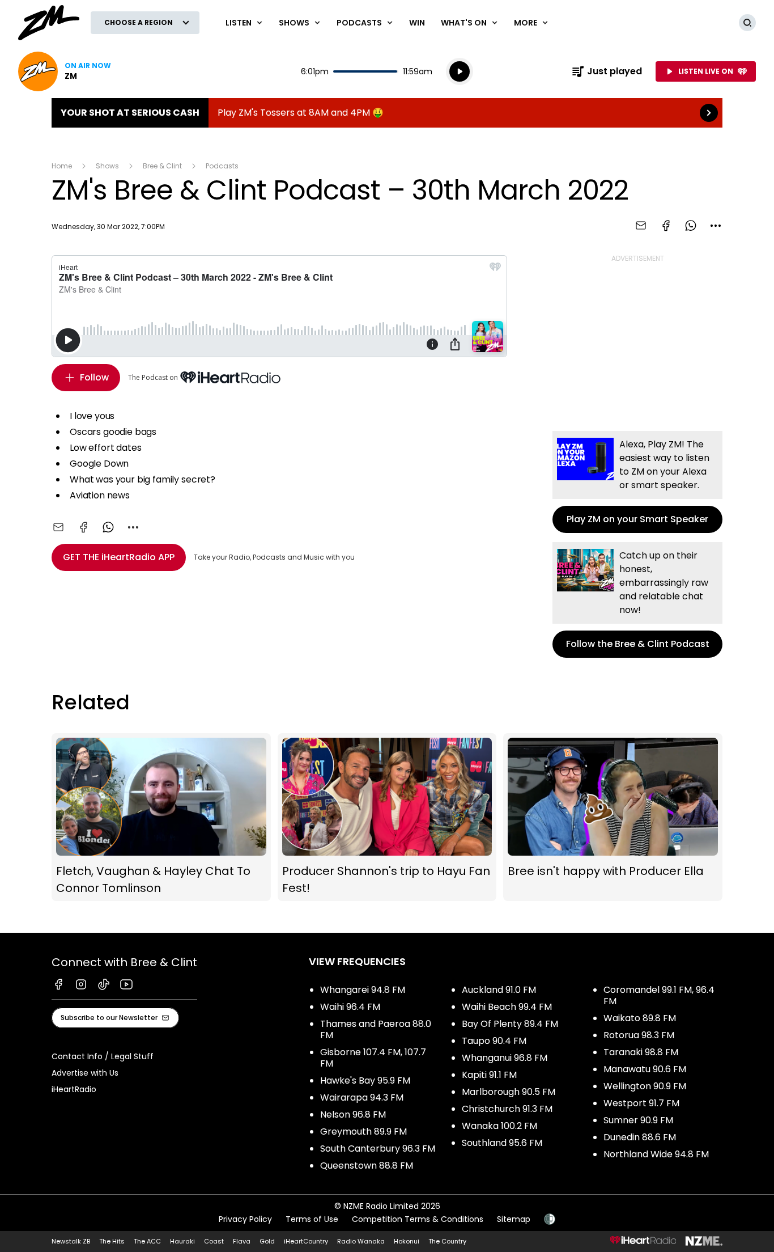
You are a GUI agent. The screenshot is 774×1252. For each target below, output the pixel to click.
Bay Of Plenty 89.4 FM (510, 1023)
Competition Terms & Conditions (417, 1219)
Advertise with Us (85, 1072)
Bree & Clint (162, 166)
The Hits (112, 1241)
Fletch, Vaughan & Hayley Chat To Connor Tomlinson (161, 817)
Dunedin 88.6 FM (639, 1137)
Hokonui (406, 1241)
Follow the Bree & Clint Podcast (637, 600)
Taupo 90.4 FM (494, 1040)
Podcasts (222, 166)
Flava (241, 1241)
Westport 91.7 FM (641, 1103)
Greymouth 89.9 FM (363, 1131)
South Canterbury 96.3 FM (377, 1148)
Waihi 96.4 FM (350, 1006)
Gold (267, 1241)
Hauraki (182, 1241)
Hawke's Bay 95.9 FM (365, 1080)
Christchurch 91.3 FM (507, 1108)
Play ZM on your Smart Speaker (637, 482)
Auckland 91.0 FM (499, 989)
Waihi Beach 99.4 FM (507, 1006)
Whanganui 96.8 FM (504, 1057)
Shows (107, 166)
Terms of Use (312, 1219)
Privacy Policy (245, 1219)
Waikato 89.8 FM (639, 1018)
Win (417, 22)
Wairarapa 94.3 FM (361, 1097)
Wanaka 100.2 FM (499, 1125)
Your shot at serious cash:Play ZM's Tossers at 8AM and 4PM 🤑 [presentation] (387, 113)
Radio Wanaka (361, 1241)
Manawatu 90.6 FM (644, 1069)
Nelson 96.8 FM (353, 1114)
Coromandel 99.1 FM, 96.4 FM (659, 995)
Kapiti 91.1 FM (489, 1074)
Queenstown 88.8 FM (366, 1165)
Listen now (64, 71)
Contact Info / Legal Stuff (103, 1056)
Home (62, 166)
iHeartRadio (74, 1089)
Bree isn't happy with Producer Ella (612, 817)
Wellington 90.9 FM (644, 1086)
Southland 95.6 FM (502, 1142)
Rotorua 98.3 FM (638, 1035)
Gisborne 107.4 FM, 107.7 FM (373, 1058)
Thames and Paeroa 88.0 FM (375, 1029)
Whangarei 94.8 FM (362, 989)
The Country (447, 1241)
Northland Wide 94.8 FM (656, 1154)
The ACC (147, 1241)
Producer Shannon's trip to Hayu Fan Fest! (387, 817)
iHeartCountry (306, 1241)
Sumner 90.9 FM (638, 1120)
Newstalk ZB (71, 1241)
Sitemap (513, 1219)
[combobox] (715, 225)
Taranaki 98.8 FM (640, 1052)
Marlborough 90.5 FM (508, 1091)
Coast (214, 1241)
